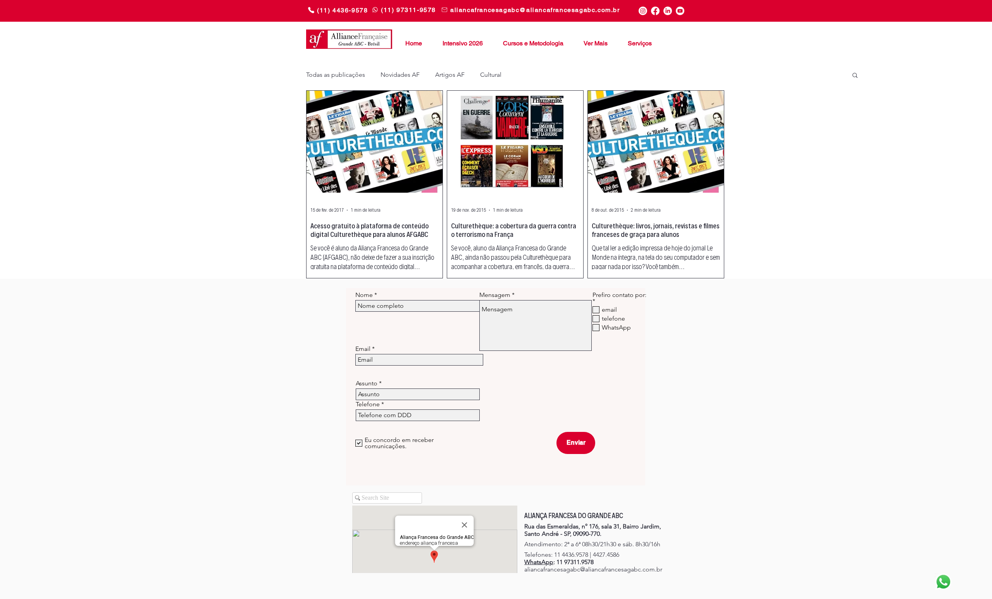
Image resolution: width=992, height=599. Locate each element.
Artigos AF (450, 74)
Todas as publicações (335, 74)
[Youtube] (680, 11)
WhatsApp (538, 562)
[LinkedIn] (667, 11)
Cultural (490, 74)
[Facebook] (655, 11)
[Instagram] (643, 11)
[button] (592, 40)
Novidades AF (400, 74)
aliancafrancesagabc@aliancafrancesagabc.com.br (593, 569)
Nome (364, 295)
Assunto (366, 383)
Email (362, 349)
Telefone (368, 404)
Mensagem (494, 295)
